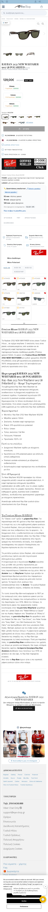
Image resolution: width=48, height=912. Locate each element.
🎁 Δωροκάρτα (11, 871)
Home (3, 19)
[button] (44, 33)
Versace (24, 781)
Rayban (6, 774)
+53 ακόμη (29, 122)
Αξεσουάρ (19, 271)
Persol (20, 774)
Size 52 (28, 268)
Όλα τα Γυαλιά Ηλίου (10, 785)
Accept (24, 895)
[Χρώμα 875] (21, 116)
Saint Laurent (8, 781)
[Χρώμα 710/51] (29, 116)
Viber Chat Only (11, 807)
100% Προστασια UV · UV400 (15, 154)
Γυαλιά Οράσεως (27, 785)
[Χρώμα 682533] (5, 122)
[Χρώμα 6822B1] (13, 122)
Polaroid (35, 774)
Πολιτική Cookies (11, 844)
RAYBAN (16, 19)
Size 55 (17, 268)
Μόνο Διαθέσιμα (13, 258)
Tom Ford (34, 778)
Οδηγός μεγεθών (34, 188)
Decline (24, 901)
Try (18, 218)
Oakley (13, 774)
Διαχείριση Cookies (12, 848)
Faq (5, 867)
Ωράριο (7, 816)
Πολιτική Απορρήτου (13, 839)
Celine (17, 781)
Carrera (27, 774)
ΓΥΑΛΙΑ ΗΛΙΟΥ (9, 19)
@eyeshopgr (25, 727)
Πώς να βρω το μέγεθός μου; (15, 211)
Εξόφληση (9, 223)
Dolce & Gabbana (36, 781)
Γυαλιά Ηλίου (10, 830)
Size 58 (7, 268)
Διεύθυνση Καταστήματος (16, 826)
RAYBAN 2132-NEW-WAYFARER (27, 19)
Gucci (13, 778)
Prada (19, 778)
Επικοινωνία (9, 821)
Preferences (24, 906)
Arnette (5, 778)
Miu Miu (26, 778)
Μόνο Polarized (13, 262)
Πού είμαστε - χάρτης (14, 864)
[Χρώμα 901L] (13, 116)
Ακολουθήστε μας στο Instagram (25, 761)
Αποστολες (30, 218)
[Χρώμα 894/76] (37, 116)
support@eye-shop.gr (14, 812)
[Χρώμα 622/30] (21, 122)
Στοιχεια (8, 218)
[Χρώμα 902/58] (5, 116)
